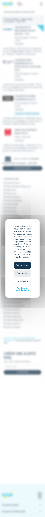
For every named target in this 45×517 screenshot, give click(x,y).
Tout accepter (22, 265)
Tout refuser (22, 273)
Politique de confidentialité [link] (22, 289)
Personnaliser (22, 281)
